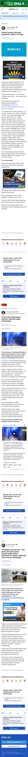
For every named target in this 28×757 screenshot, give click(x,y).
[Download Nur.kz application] (14, 3)
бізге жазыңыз (19, 233)
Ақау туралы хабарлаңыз (14, 742)
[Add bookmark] (25, 281)
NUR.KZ (19, 91)
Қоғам (3, 541)
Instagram (15, 296)
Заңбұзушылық (15, 13)
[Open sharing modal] (18, 281)
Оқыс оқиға (5, 13)
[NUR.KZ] (14, 9)
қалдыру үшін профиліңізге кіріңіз (13, 268)
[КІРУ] (25, 9)
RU (23, 9)
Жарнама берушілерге (14, 746)
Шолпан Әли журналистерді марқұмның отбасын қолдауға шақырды (12, 106)
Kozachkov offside (6, 360)
